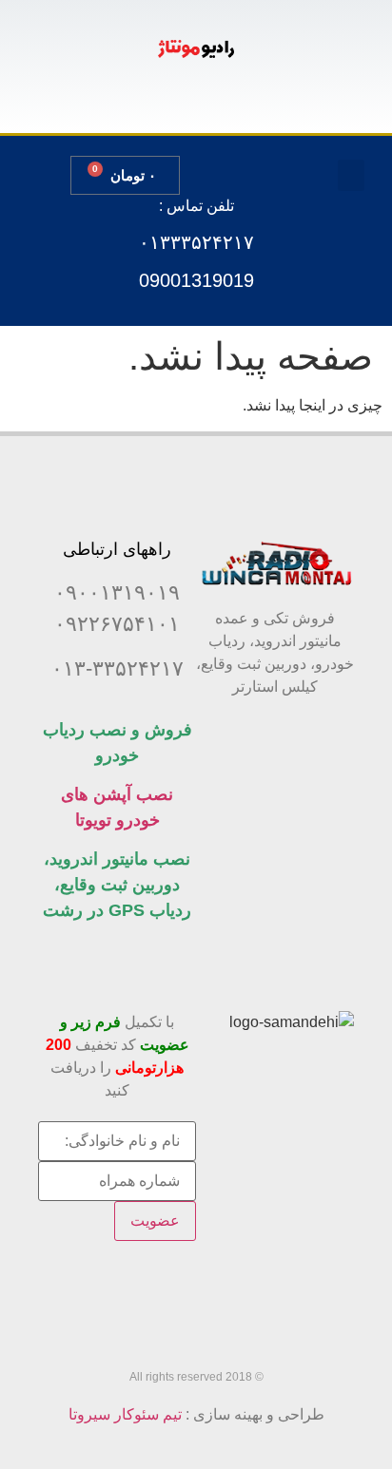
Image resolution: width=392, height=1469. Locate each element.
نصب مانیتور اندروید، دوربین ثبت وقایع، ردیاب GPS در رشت (117, 884)
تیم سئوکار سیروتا (125, 1414)
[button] (351, 175)
